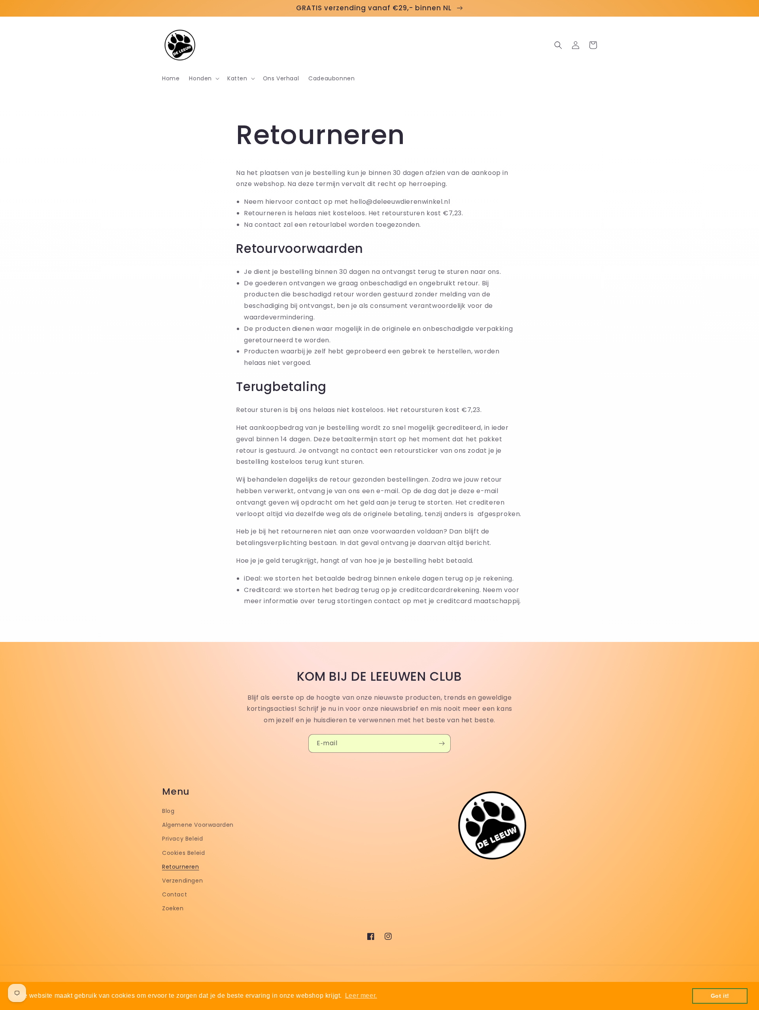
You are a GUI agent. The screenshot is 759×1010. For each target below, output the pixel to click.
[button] (203, 78)
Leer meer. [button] (361, 995)
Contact (174, 894)
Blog (168, 811)
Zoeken (173, 908)
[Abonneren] (441, 743)
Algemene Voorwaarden (198, 825)
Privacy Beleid (182, 839)
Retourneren (180, 867)
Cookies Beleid (183, 853)
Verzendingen (182, 881)
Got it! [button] (720, 996)
